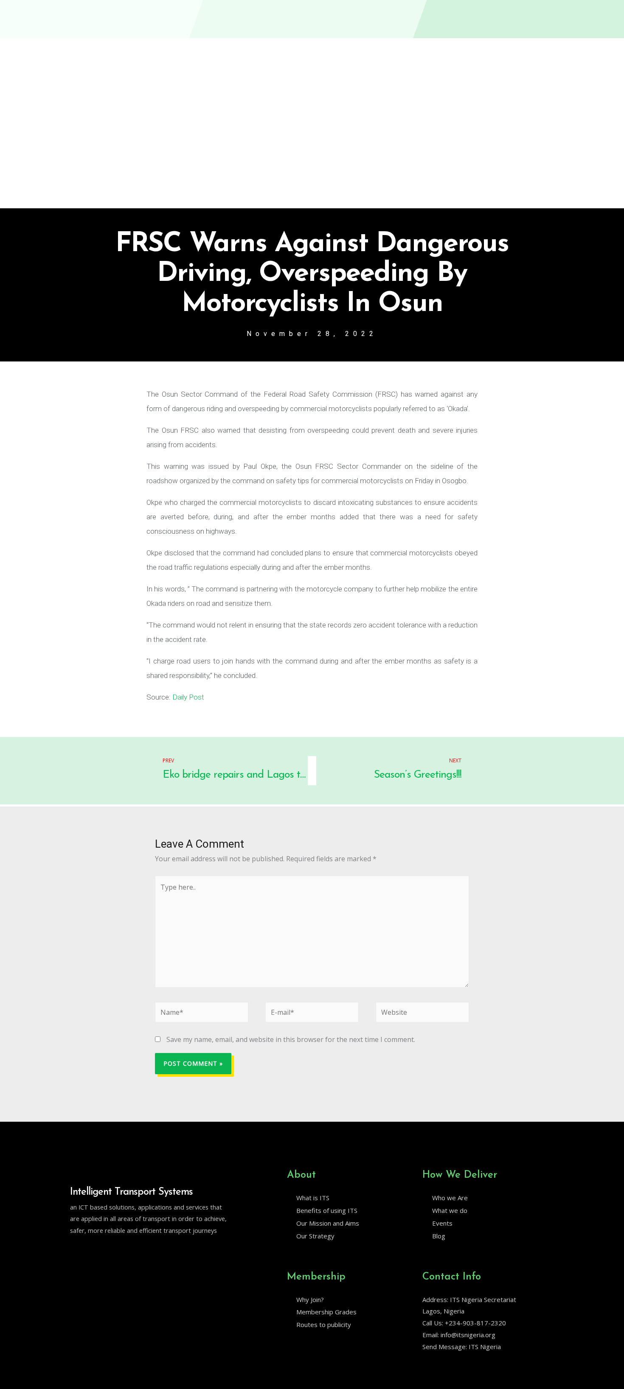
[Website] (422, 1013)
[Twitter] (74, 1252)
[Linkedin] (92, 1252)
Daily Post (188, 697)
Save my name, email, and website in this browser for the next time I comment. (290, 1039)
